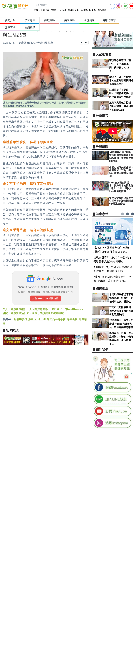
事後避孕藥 (73, 10)
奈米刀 (63, 10)
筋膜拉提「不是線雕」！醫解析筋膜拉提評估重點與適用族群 (121, 93)
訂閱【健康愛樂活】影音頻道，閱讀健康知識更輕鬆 (33, 313)
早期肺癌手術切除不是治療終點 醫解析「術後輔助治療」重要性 (121, 298)
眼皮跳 (92, 10)
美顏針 (54, 10)
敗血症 (32, 319)
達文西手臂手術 (56, 319)
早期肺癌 (44, 10)
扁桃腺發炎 (20, 319)
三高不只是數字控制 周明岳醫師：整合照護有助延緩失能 (121, 106)
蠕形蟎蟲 (102, 10)
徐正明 (42, 319)
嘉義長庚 (72, 319)
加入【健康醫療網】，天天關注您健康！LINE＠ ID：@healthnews (43, 309)
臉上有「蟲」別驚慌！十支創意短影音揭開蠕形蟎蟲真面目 (121, 80)
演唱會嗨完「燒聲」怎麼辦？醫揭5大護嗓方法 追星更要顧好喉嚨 (121, 324)
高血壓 (84, 10)
